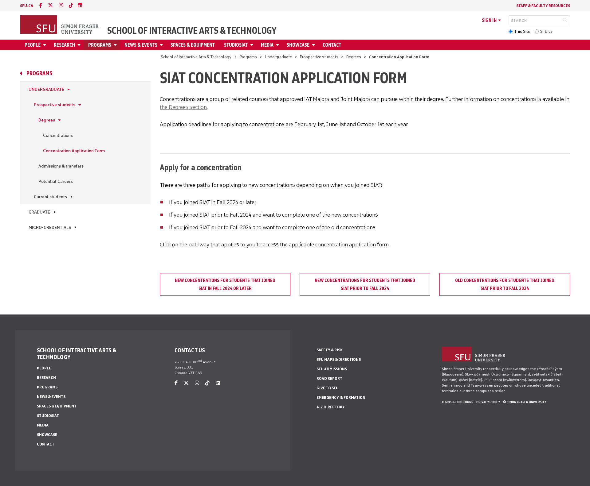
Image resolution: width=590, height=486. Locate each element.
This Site (522, 31)
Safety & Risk (330, 350)
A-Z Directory (331, 407)
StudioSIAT (236, 45)
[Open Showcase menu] (314, 45)
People (33, 45)
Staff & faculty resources (543, 5)
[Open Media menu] (278, 45)
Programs (99, 45)
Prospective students (319, 57)
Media (267, 45)
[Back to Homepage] (60, 25)
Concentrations (58, 135)
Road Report (329, 378)
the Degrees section (183, 107)
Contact (332, 45)
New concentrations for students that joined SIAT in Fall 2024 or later (225, 284)
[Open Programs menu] (116, 45)
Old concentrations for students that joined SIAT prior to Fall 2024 (504, 284)
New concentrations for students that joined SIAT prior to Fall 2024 (365, 284)
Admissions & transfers (61, 166)
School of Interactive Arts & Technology (192, 30)
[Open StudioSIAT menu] (252, 45)
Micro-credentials (50, 227)
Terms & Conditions (457, 402)
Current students (50, 196)
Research (64, 45)
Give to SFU (328, 388)
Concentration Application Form (74, 150)
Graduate (39, 212)
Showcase (298, 45)
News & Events (140, 45)
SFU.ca (546, 31)
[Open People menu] (45, 45)
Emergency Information (341, 397)
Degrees (353, 57)
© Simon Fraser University (524, 402)
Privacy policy (488, 402)
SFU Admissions (332, 369)
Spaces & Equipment (193, 45)
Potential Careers (55, 181)
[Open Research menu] (80, 45)
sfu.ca (26, 5)
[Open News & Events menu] (162, 45)
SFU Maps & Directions (339, 359)
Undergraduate (278, 57)
